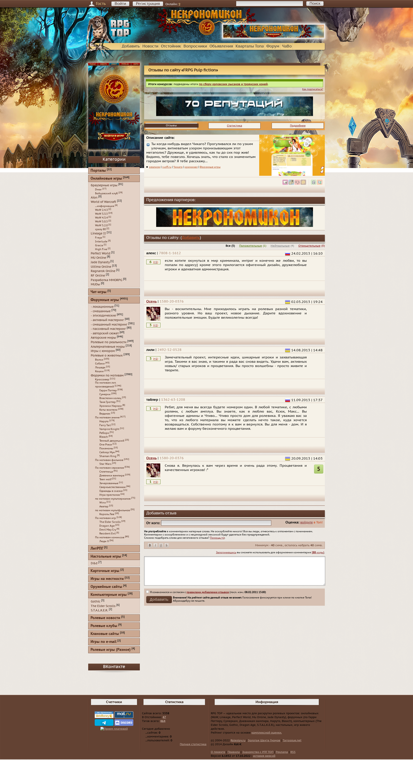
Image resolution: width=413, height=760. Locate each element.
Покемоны (106, 448)
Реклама (282, 752)
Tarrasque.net (292, 740)
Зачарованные (108, 483)
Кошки (99, 371)
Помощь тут (217, 537)
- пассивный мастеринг (108, 329)
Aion (94, 197)
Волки (99, 359)
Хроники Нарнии (110, 405)
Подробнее (298, 125)
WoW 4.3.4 (101, 217)
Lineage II (98, 233)
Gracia (99, 245)
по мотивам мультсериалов (113, 498)
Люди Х (104, 541)
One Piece (105, 444)
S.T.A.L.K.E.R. (99, 610)
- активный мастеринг (107, 320)
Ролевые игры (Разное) (111, 649)
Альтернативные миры (108, 346)
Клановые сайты (105, 634)
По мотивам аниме (107, 417)
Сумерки (105, 394)
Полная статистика (193, 744)
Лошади (100, 367)
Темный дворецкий (111, 440)
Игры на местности (107, 578)
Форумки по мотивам (107, 375)
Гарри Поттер (108, 390)
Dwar (98, 189)
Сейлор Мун (107, 452)
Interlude (101, 241)
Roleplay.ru (238, 740)
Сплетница (106, 471)
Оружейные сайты (106, 586)
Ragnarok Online (103, 271)
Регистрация (148, 4)
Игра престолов (109, 494)
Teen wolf (105, 479)
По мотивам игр (105, 518)
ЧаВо (287, 46)
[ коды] (318, 552)
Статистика (234, 125)
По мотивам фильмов (109, 460)
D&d (94, 563)
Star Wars (105, 463)
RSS (293, 752)
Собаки (100, 363)
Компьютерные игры (109, 594)
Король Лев (106, 514)
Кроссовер (102, 379)
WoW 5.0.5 (101, 221)
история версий (264, 756)
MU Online (98, 258)
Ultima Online (101, 266)
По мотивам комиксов (109, 537)
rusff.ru (166, 166)
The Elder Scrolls (110, 521)
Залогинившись (226, 552)
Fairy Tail (105, 425)
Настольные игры (106, 556)
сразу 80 (100, 229)
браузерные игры (104, 185)
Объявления (221, 46)
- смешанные (101, 311)
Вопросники (195, 46)
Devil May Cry (107, 529)
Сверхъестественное (112, 487)
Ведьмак (104, 413)
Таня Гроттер (107, 402)
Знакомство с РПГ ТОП (257, 752)
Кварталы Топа (250, 46)
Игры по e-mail (103, 641)
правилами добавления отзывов (207, 592)
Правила (234, 752)
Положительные (250, 246)
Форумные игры (210, 166)
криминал (191, 166)
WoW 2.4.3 (101, 209)
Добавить (131, 46)
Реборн (104, 432)
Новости (150, 46)
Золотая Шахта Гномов (264, 740)
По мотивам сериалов (109, 467)
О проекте (218, 752)
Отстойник (171, 46)
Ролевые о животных (107, 355)
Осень (151, 301)
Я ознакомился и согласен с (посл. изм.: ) (207, 592)
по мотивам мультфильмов (112, 510)
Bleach (103, 436)
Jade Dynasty (100, 262)
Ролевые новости (105, 618)
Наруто (104, 421)
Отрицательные (309, 246)
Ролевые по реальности (108, 342)
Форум (272, 46)
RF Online (98, 275)
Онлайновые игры (106, 178)
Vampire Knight (109, 429)
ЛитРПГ (97, 548)
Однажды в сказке (111, 490)
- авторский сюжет (105, 333)
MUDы (95, 284)
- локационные (102, 307)
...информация (104, 206)
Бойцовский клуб (106, 193)
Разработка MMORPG (106, 280)
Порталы (98, 170)
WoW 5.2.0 (101, 225)
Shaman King (107, 456)
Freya (98, 237)
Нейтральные (280, 246)
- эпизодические (103, 315)
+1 (155, 262)
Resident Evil (107, 533)
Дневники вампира (111, 475)
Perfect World (100, 253)
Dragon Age (107, 525)
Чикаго (178, 166)
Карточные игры (105, 571)
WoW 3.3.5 (101, 213)
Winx (102, 502)
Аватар (103, 506)
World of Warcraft (103, 202)
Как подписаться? (312, 89)
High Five (101, 249)
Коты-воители (108, 409)
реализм (154, 166)
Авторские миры (103, 337)
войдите (306, 522)
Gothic (95, 601)
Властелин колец (110, 398)
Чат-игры (98, 292)
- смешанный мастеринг (109, 324)
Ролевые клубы (104, 626)
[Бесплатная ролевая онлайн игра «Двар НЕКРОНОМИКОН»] (273, 38)
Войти (120, 4)
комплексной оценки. (266, 732)
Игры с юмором (103, 351)
